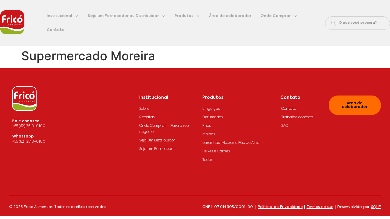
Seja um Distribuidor (157, 140)
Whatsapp (23, 136)
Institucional (59, 16)
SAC (284, 126)
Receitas (146, 117)
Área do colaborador (230, 16)
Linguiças (211, 109)
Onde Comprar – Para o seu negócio (164, 129)
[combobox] (357, 23)
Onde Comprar (276, 16)
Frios (206, 126)
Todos (207, 160)
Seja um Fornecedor (157, 149)
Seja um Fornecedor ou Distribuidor (123, 16)
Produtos (184, 16)
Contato (56, 30)
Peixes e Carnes (216, 151)
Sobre (144, 109)
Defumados (212, 117)
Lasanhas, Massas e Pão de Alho (230, 143)
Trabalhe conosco (297, 117)
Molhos (208, 134)
